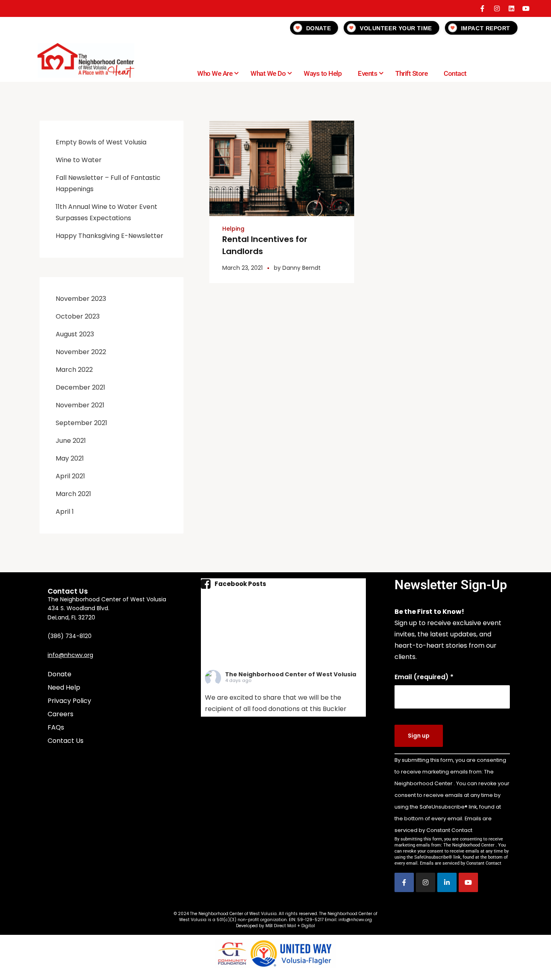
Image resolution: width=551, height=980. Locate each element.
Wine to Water (79, 160)
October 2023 (78, 316)
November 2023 (81, 298)
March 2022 (74, 369)
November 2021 (80, 405)
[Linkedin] (511, 8)
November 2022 (81, 352)
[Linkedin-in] (447, 882)
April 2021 (70, 476)
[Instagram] (497, 8)
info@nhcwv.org (70, 655)
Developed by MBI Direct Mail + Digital (275, 926)
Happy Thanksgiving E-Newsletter (109, 235)
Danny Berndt (301, 268)
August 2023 (75, 334)
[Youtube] (526, 8)
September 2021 (81, 422)
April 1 (65, 511)
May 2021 (70, 458)
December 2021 (80, 387)
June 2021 (71, 440)
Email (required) (423, 677)
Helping (233, 229)
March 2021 (73, 493)
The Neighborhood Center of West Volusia (290, 674)
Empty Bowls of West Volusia (101, 142)
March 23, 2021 (242, 268)
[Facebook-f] (482, 8)
